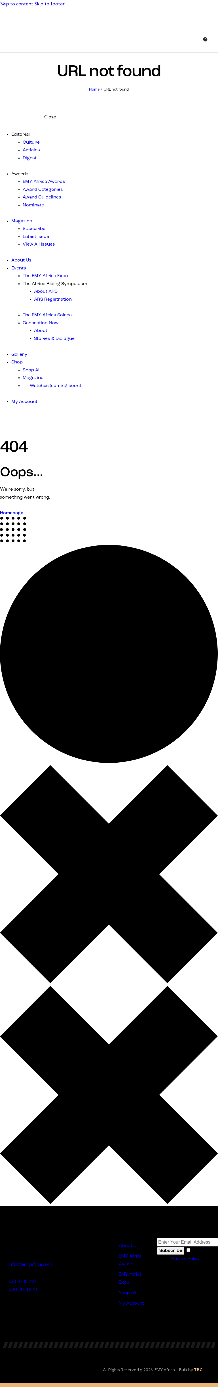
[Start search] (214, 42)
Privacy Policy (186, 1258)
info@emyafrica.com (30, 1264)
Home (94, 89)
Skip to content (16, 4)
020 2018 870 (23, 1289)
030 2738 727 (23, 1281)
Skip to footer (49, 4)
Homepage (11, 513)
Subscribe (170, 1250)
